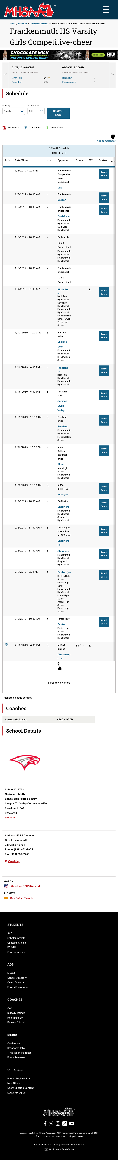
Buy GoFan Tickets (21, 898)
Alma (60, 464)
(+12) (60, 659)
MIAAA (11, 973)
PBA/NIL (12, 947)
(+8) (59, 545)
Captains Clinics (16, 942)
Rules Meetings (16, 1012)
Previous (5, 75)
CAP (9, 1008)
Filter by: (6, 105)
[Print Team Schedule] (113, 136)
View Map (14, 861)
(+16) (66, 495)
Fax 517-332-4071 (59, 1136)
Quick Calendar (16, 982)
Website (10, 817)
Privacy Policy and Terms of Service (69, 1144)
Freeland (62, 367)
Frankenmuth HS (39, 24)
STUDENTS (15, 925)
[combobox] (4, 111)
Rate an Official (16, 1022)
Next (112, 75)
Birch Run (63, 289)
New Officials (14, 1083)
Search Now (58, 113)
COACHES (14, 1000)
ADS (10, 964)
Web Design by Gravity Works (61, 1149)
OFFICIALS (15, 1070)
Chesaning (63, 654)
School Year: (34, 105)
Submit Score (103, 174)
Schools (22, 24)
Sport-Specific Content (20, 1087)
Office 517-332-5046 (42, 1136)
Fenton (61, 572)
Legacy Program (16, 1092)
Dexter (61, 199)
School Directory (17, 977)
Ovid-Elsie (63, 216)
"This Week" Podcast (19, 1052)
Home (13, 24)
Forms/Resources (17, 987)
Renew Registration (18, 1078)
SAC (9, 933)
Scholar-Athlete (16, 937)
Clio (59, 187)
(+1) (65, 188)
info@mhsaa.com (76, 1136)
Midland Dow (62, 344)
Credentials (14, 1043)
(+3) (59, 293)
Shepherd (63, 506)
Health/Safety (15, 1017)
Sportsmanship (16, 952)
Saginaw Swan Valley (62, 405)
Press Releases (16, 1057)
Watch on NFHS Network (26, 886)
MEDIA (12, 1035)
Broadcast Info (16, 1048)
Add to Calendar (106, 140)
